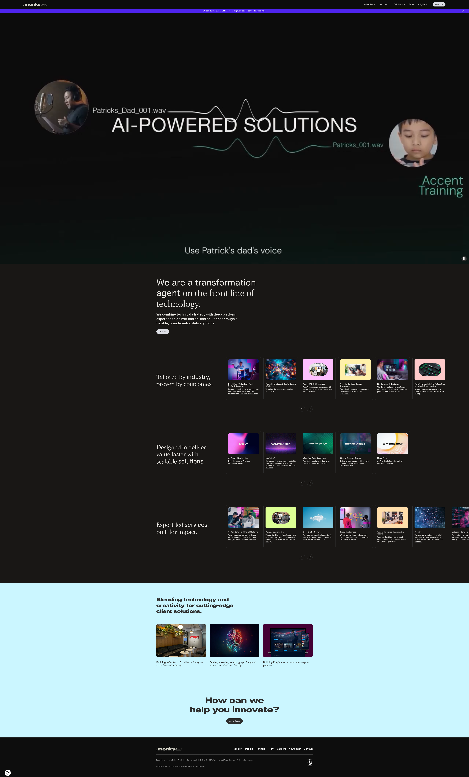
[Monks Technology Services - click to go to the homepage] (35, 4)
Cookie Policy (171, 760)
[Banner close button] (463, 10)
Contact (308, 749)
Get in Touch (234, 721)
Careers (281, 749)
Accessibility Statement (199, 760)
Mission (238, 749)
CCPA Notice (213, 760)
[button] (370, 4)
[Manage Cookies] (8, 773)
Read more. (261, 11)
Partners (260, 749)
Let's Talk (439, 4)
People (249, 749)
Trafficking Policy (183, 760)
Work (271, 749)
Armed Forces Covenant (227, 760)
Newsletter (295, 749)
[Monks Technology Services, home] (169, 748)
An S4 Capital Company (245, 760)
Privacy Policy (160, 760)
